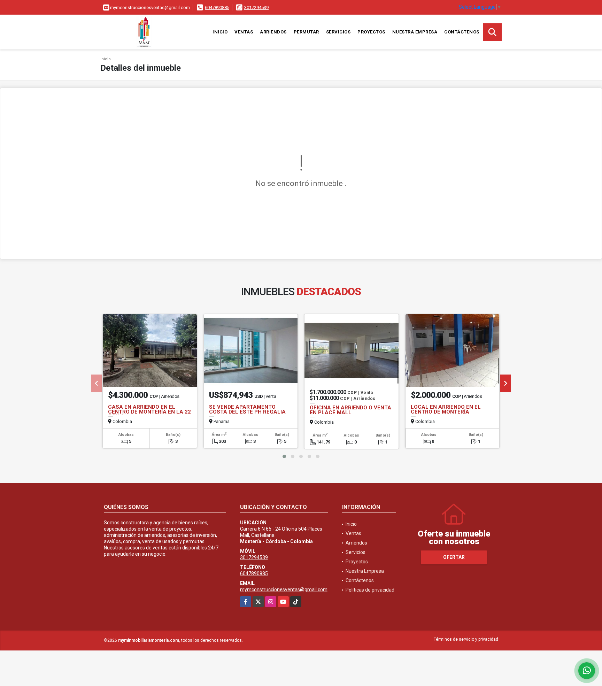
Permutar (306, 31)
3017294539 (256, 7)
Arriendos (273, 31)
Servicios (338, 31)
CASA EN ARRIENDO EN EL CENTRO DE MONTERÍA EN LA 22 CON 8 (149, 412)
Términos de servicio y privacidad (466, 639)
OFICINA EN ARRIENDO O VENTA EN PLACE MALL (350, 410)
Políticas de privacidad (370, 590)
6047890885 (217, 7)
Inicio (220, 31)
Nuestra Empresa (415, 31)
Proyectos (371, 31)
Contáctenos (461, 31)
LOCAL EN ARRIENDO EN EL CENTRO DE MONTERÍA (446, 409)
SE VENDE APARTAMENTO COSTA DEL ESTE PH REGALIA (247, 409)
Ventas (243, 31)
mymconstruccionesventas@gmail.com (283, 589)
